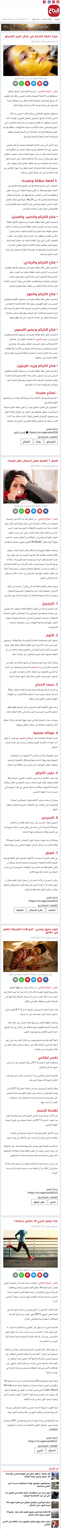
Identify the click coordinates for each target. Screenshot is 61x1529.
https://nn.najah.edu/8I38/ (43, 432)
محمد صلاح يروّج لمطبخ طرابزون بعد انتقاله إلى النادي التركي (26, 1523)
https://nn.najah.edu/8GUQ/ (42, 1192)
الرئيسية (57, 19)
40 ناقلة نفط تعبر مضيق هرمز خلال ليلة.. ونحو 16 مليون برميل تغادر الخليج (28, 1513)
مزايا (38, 442)
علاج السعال (36, 910)
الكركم (26, 442)
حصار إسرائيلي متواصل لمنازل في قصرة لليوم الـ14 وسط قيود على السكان (28, 1504)
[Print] (15, 83)
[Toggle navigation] (44, 2)
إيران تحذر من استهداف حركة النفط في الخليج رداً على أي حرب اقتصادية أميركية (27, 1494)
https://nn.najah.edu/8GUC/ (43, 1441)
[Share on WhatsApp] (21, 83)
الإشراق (51, 442)
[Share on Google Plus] (39, 83)
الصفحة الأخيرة (47, 19)
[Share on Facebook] (45, 83)
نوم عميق (39, 1202)
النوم (17, 988)
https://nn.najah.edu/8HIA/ (43, 901)
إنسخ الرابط (20, 432)
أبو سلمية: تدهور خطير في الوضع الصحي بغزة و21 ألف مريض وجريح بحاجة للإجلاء (28, 1475)
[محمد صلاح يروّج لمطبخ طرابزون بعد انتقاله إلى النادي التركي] (55, 1524)
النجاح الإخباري (54, 11)
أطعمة (20, 910)
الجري (40, 1450)
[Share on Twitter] (33, 83)
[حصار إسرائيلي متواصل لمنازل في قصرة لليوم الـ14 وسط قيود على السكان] (55, 1505)
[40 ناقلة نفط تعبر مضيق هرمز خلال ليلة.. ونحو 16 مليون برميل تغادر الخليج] (55, 1514)
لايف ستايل (35, 19)
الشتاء (52, 910)
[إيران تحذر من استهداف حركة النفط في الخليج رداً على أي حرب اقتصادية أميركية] (55, 1495)
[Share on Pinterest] (27, 83)
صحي (53, 1202)
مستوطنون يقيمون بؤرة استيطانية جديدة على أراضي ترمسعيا (29, 1484)
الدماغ (52, 1450)
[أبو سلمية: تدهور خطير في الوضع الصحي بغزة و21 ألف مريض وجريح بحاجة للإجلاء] (55, 1476)
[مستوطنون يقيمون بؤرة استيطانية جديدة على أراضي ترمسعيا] (55, 1485)
